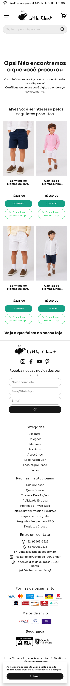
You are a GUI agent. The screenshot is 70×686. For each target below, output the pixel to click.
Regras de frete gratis (35, 516)
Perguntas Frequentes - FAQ (35, 521)
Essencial (35, 434)
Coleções (35, 439)
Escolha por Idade (35, 465)
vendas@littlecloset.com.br (37, 551)
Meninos (35, 449)
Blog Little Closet (35, 526)
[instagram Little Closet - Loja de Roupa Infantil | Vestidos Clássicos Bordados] (23, 361)
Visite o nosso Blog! (37, 570)
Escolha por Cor (35, 459)
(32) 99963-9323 (37, 541)
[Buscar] (62, 29)
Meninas (35, 444)
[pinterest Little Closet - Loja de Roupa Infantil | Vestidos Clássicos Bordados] (47, 361)
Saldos (35, 470)
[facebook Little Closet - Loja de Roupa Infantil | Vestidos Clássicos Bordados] (31, 361)
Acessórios (35, 454)
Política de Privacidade (35, 505)
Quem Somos (35, 490)
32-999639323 (37, 546)
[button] (18, 214)
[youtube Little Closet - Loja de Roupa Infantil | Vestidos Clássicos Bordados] (39, 361)
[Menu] (7, 15)
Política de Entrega (35, 500)
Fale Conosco (35, 485)
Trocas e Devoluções (35, 495)
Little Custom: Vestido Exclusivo (35, 511)
